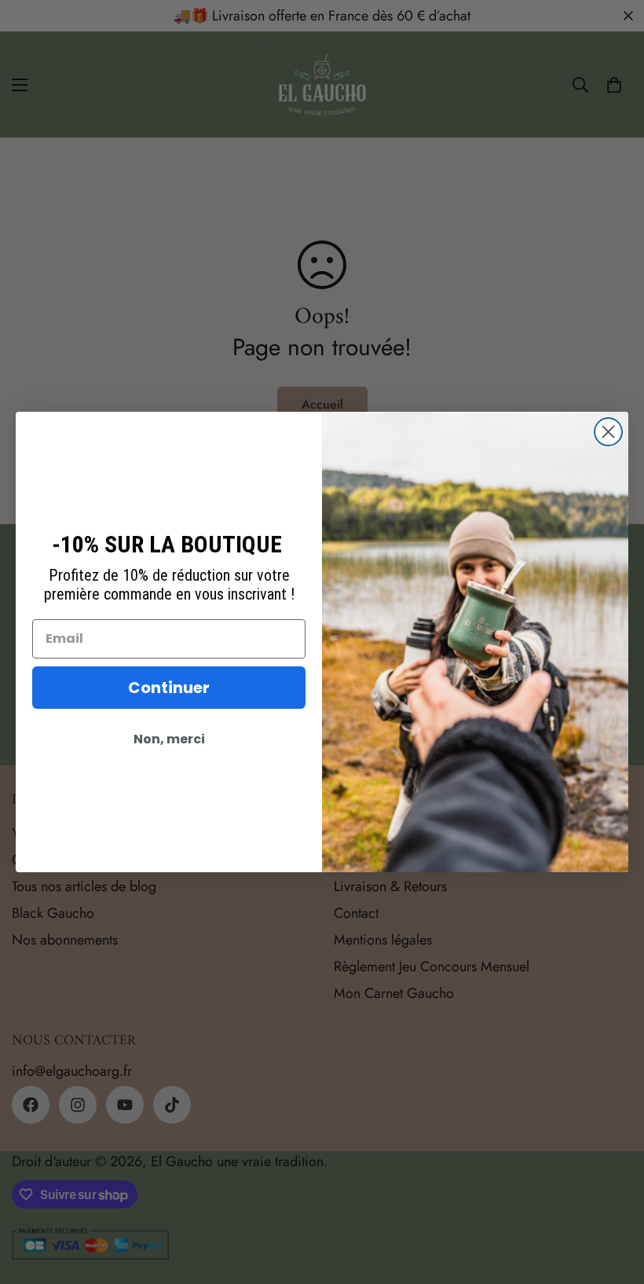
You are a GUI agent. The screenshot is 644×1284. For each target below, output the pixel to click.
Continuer (169, 688)
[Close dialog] (608, 432)
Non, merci (169, 739)
